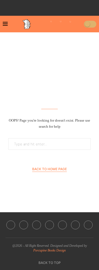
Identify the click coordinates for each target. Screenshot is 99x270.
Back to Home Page (49, 169)
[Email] (60, 6)
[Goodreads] (76, 6)
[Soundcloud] (68, 6)
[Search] (78, 24)
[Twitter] (37, 6)
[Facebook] (29, 6)
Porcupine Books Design (49, 250)
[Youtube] (52, 6)
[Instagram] (45, 6)
